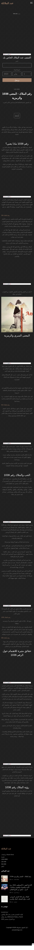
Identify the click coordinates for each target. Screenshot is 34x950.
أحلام (2, 866)
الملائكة (15, 902)
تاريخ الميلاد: (17, 70)
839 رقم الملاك (5, 638)
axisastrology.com (17, 930)
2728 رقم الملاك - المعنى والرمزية (20, 876)
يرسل (17, 80)
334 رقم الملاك (5, 215)
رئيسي (19, 13)
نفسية (3, 857)
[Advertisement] (17, 42)
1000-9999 (17, 89)
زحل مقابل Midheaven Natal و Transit (12, 917)
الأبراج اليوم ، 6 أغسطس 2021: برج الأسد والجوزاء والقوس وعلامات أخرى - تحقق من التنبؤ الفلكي (21, 887)
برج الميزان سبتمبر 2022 (8, 919)
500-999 (3, 864)
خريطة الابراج (16, 892)
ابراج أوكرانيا (4, 912)
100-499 (3, 861)
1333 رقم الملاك (5, 617)
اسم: (17, 61)
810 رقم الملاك (5, 405)
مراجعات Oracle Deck (7, 854)
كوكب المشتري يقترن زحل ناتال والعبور (12, 914)
